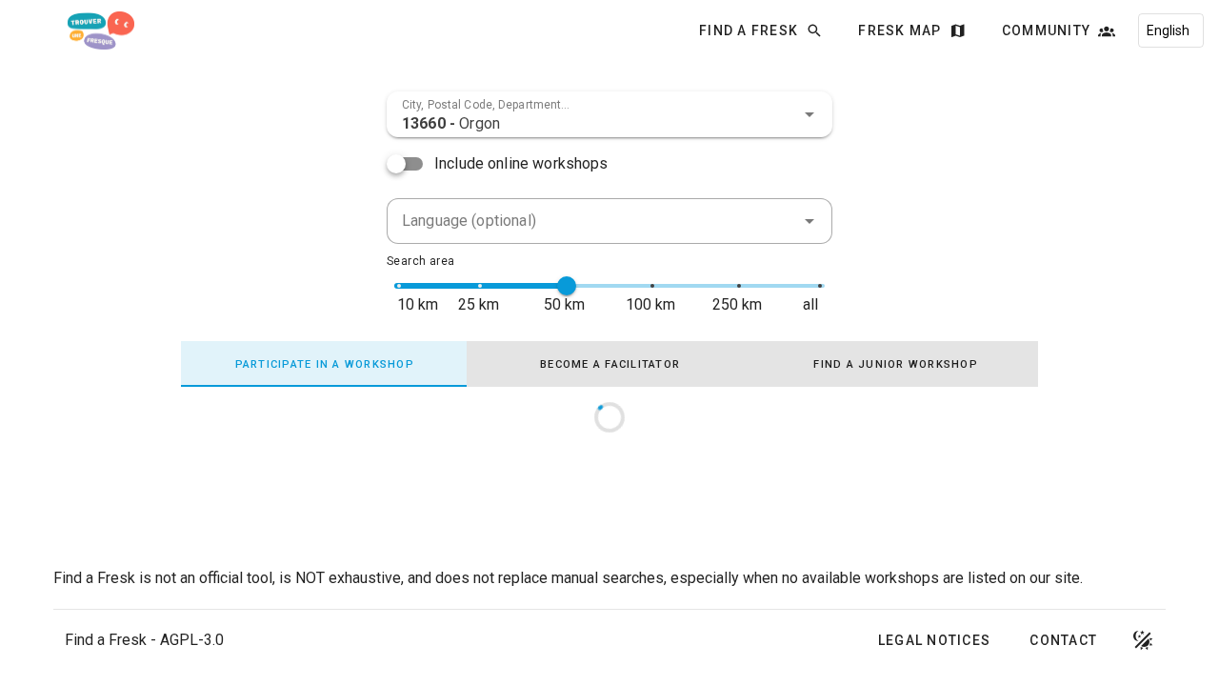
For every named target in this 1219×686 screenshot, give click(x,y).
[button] (809, 114)
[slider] (566, 285)
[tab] (324, 364)
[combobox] (609, 114)
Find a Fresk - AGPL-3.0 (144, 640)
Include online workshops (521, 163)
